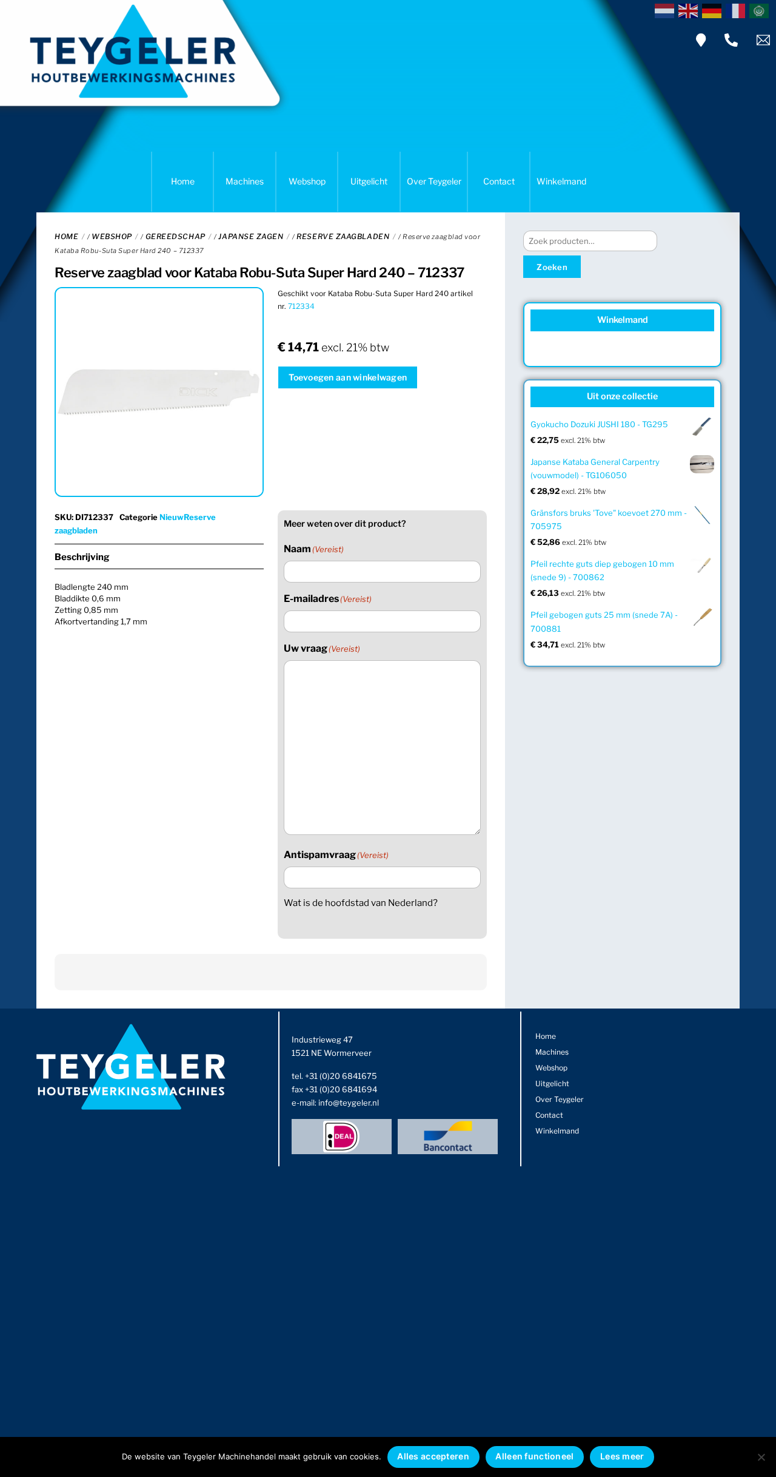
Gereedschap (176, 236)
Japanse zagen (250, 236)
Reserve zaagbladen (342, 236)
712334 (301, 306)
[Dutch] (666, 10)
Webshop (307, 181)
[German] (714, 10)
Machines (245, 181)
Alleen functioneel (534, 1456)
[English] (690, 10)
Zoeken (552, 267)
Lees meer (622, 1456)
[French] (737, 10)
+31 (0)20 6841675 (341, 1076)
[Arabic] (761, 10)
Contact (499, 181)
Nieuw (171, 517)
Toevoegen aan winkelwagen (348, 377)
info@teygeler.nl (348, 1102)
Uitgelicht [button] (368, 181)
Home (183, 181)
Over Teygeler (434, 181)
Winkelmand (561, 181)
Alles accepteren (433, 1456)
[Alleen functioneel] (761, 1457)
